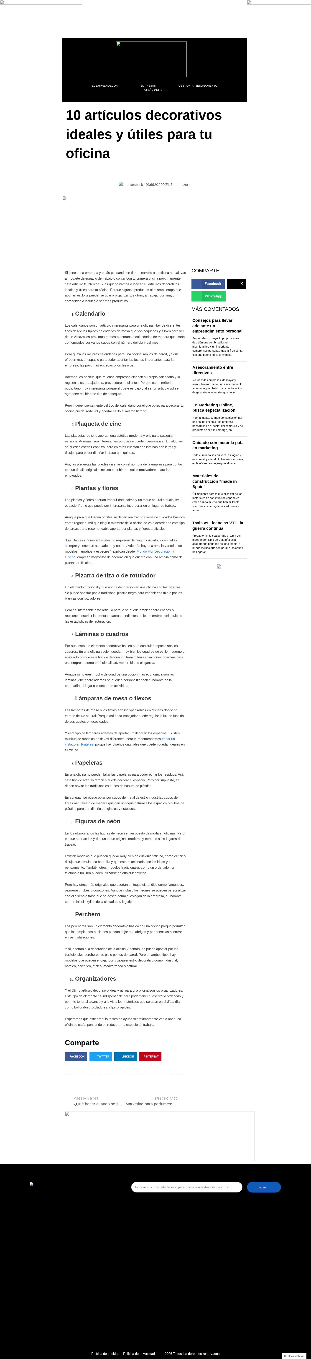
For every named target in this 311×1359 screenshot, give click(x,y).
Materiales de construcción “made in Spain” (214, 481)
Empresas (148, 85)
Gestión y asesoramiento (197, 85)
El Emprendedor (105, 85)
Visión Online (154, 90)
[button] (76, 1056)
